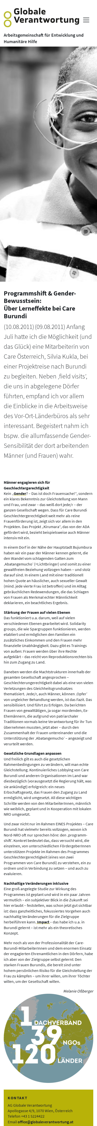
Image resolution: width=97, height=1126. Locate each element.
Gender (20, 493)
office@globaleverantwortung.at (45, 1121)
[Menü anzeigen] (86, 20)
